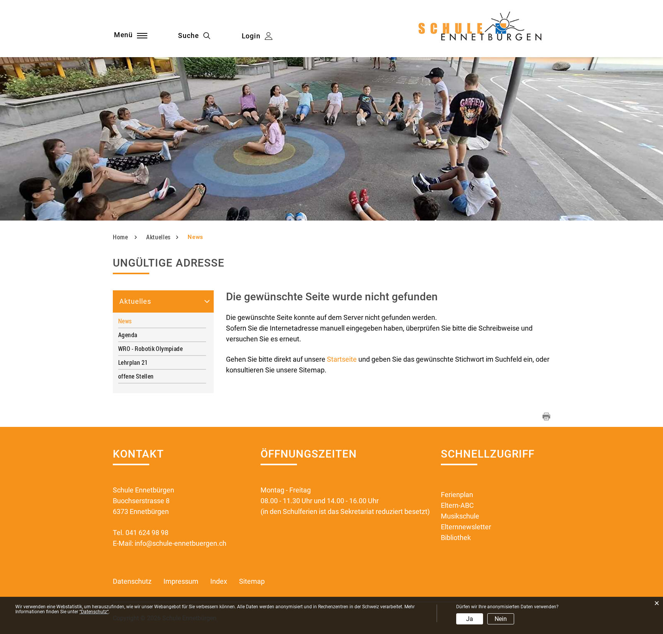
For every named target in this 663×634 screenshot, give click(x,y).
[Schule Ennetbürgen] (481, 29)
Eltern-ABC (457, 505)
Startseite (342, 359)
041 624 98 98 (146, 533)
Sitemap (252, 581)
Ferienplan (457, 495)
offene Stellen (135, 376)
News (141, 321)
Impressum (180, 581)
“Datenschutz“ (94, 611)
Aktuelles (135, 301)
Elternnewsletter (466, 527)
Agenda (127, 335)
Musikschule (460, 516)
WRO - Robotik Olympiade (150, 348)
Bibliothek (456, 538)
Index (218, 581)
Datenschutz (132, 581)
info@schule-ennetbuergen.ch (180, 543)
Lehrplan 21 (133, 362)
